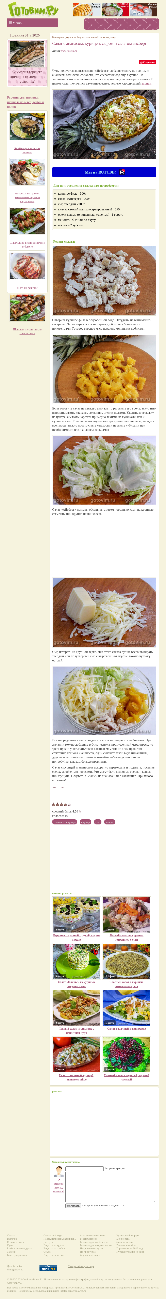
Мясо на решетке (27, 288)
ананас (110, 822)
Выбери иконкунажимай (58, 1185)
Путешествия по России (130, 1251)
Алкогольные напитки (92, 1235)
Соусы (47, 1251)
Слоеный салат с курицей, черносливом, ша (127, 984)
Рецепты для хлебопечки (94, 1241)
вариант (147, 83)
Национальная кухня (91, 1248)
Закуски (11, 1251)
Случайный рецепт (91, 1254)
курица (85, 822)
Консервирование (17, 1254)
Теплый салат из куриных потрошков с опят (127, 937)
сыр (98, 822)
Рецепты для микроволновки (96, 1245)
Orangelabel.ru (15, 1269)
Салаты (11, 1235)
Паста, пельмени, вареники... (60, 1238)
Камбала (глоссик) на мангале (27, 150)
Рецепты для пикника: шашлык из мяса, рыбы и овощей (25, 102)
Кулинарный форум (127, 1235)
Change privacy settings (81, 1266)
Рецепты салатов (85, 37)
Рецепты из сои (88, 1238)
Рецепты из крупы (54, 1245)
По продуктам (88, 1251)
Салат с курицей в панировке (126, 1028)
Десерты (48, 1241)
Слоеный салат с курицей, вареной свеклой (126, 1077)
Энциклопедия (124, 1241)
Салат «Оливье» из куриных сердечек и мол (76, 984)
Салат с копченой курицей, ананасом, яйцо (76, 1077)
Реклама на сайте (126, 1245)
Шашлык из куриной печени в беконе (27, 244)
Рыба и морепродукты (20, 1248)
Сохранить (149, 62)
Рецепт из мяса (15, 1241)
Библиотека (123, 1238)
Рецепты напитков (54, 1254)
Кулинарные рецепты (62, 37)
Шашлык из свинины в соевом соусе (27, 331)
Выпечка (12, 1238)
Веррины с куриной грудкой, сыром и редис (76, 937)
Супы (10, 1245)
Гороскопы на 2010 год (129, 1248)
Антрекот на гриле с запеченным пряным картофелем (27, 197)
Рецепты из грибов (54, 1248)
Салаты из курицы (65, 822)
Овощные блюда (53, 1235)
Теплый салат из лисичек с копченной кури (76, 1030)
